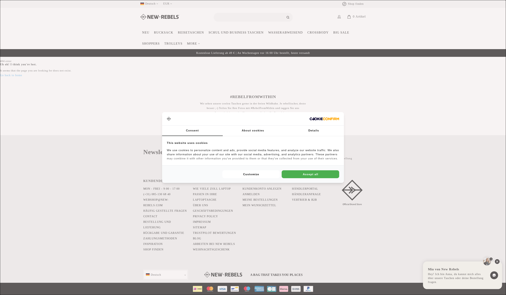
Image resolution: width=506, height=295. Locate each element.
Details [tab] (313, 130)
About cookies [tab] (253, 130)
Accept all (310, 174)
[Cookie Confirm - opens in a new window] (324, 118)
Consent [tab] (192, 130)
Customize (251, 174)
